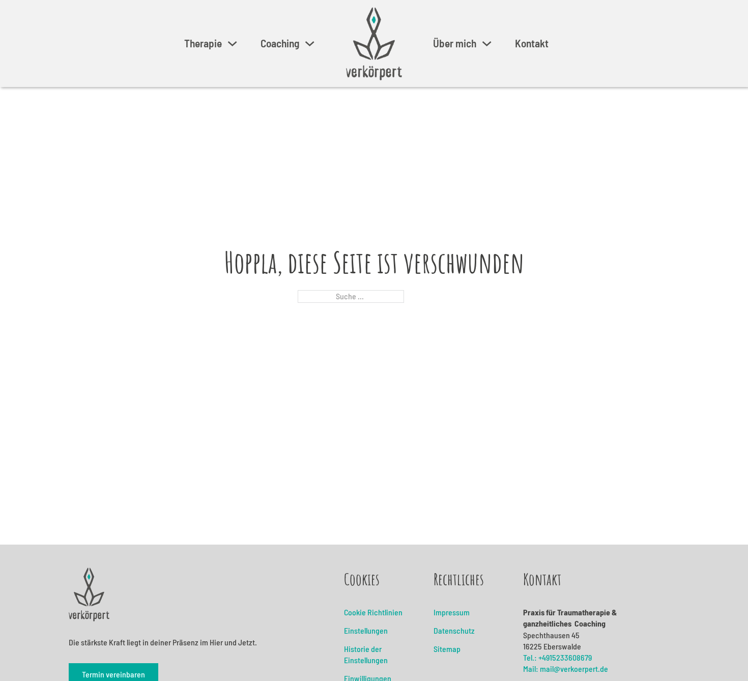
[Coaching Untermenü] (309, 43)
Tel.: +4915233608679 (557, 657)
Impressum (452, 612)
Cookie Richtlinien (373, 612)
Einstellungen (366, 630)
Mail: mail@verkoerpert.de (565, 668)
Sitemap (447, 649)
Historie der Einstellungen (366, 654)
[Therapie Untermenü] (232, 43)
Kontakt (532, 43)
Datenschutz (454, 630)
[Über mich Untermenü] (486, 43)
